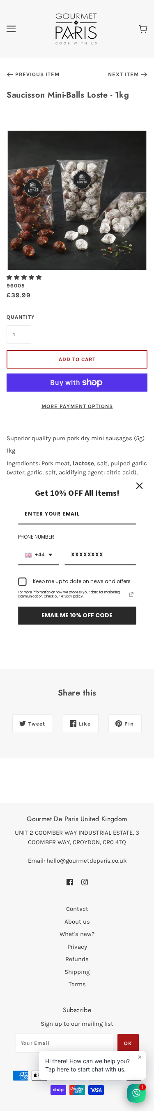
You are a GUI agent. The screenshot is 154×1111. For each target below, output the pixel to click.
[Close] (139, 485)
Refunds (77, 959)
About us (77, 921)
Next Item (123, 74)
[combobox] (38, 555)
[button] (25, 277)
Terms (77, 984)
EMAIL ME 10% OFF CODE (77, 616)
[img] (69, 881)
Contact (77, 909)
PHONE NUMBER (36, 537)
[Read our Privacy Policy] (131, 595)
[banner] (76, 28)
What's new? (77, 934)
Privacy (77, 946)
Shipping (77, 972)
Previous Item (37, 74)
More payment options (77, 406)
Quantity (19, 317)
